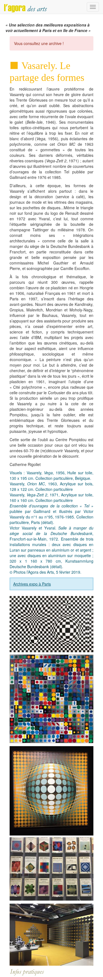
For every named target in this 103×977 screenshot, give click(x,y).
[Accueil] (25, 7)
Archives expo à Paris (32, 584)
